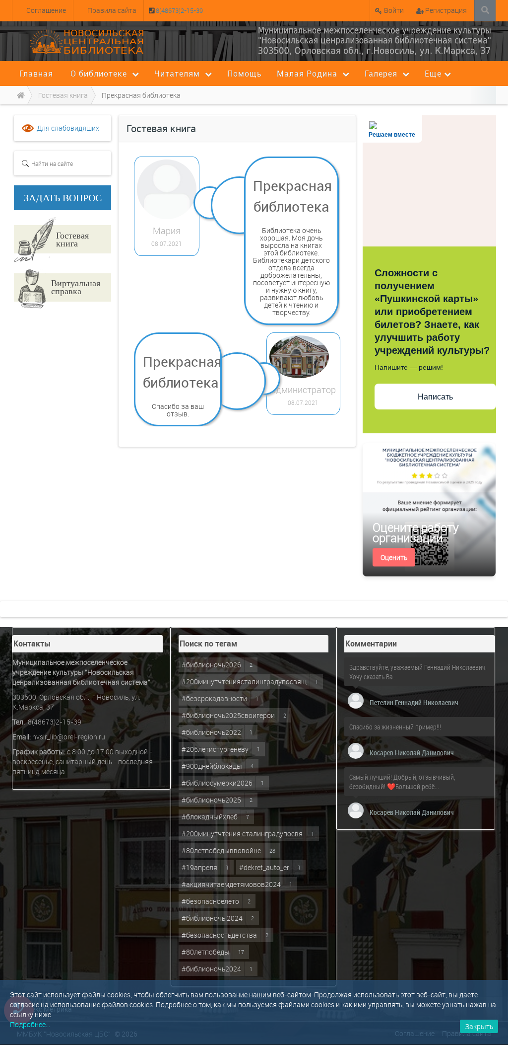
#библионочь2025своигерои (228, 715)
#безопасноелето (210, 901)
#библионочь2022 (211, 732)
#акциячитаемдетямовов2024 (231, 884)
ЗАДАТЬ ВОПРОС (63, 197)
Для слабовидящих (68, 128)
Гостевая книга (72, 239)
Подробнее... (30, 1024)
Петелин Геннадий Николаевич (414, 702)
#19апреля (199, 867)
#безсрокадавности (214, 698)
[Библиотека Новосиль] (374, 40)
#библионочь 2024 (212, 918)
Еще (433, 73)
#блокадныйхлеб (210, 816)
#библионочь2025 (211, 799)
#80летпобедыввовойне (221, 850)
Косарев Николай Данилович (412, 752)
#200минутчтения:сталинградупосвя (242, 833)
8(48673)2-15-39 (178, 10)
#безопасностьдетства (219, 935)
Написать (435, 397)
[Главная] (19, 95)
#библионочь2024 (211, 968)
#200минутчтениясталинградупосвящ (244, 681)
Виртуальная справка (75, 286)
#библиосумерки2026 (217, 783)
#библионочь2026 (211, 664)
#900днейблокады (212, 766)
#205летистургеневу (215, 749)
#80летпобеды (206, 952)
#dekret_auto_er (264, 867)
